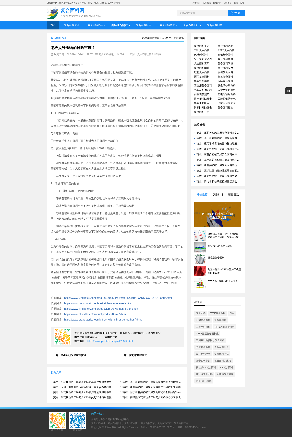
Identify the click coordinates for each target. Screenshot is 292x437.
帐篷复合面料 (225, 76)
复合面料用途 (221, 347)
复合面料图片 (201, 67)
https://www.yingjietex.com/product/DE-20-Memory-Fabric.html (101, 308)
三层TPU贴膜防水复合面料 (210, 340)
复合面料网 (220, 320)
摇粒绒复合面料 (204, 374)
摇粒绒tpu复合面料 (206, 367)
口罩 (231, 313)
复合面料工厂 (191, 25)
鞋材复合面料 (201, 72)
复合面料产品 (95, 25)
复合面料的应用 (222, 360)
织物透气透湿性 (225, 374)
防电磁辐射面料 (227, 94)
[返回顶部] (288, 389)
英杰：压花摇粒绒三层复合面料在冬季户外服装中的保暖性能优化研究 (84, 382)
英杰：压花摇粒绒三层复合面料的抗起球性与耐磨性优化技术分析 (84, 397)
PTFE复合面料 (226, 50)
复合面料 (200, 313)
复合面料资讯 (71, 25)
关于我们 (196, 3)
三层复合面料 (203, 326)
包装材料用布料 (203, 89)
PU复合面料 (201, 54)
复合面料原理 (225, 59)
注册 (242, 3)
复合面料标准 (225, 107)
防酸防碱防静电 (203, 107)
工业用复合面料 (203, 85)
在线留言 (227, 3)
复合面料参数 (203, 360)
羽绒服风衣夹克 (227, 103)
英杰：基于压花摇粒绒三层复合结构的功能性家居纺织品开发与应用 (153, 392)
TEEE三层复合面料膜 (207, 333)
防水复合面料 (203, 347)
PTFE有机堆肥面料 (224, 326)
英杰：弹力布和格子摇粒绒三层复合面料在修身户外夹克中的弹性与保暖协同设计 (242, 181)
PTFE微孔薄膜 (204, 381)
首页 (53, 25)
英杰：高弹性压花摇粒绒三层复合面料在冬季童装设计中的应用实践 (153, 397)
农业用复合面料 (227, 89)
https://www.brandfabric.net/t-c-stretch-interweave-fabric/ (97, 303)
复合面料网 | (111, 427)
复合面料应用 (143, 25)
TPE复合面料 (225, 54)
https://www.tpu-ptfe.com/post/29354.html (110, 341)
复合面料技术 (167, 25)
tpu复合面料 (226, 367)
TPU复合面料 (201, 50)
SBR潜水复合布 (203, 59)
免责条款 (217, 3)
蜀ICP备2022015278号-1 (163, 427)
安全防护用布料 (227, 85)
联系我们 (207, 3)
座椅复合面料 (225, 81)
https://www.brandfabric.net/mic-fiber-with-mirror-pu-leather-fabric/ (103, 319)
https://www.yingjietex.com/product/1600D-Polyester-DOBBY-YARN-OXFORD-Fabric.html (118, 297)
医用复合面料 (201, 76)
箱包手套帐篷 (201, 103)
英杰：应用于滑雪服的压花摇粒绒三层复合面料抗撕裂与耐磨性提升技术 (84, 387)
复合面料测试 (221, 354)
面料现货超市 (201, 94)
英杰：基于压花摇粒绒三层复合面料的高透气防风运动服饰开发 (153, 382)
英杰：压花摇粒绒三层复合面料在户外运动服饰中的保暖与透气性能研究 (84, 392)
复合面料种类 (203, 354)
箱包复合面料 (201, 81)
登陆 (236, 3)
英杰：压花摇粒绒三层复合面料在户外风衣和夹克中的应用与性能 (153, 387)
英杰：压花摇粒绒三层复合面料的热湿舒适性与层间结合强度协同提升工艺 (238, 176)
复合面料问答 (214, 25)
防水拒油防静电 (203, 98)
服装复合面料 (225, 72)
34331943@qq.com (195, 427)
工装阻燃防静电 (227, 98)
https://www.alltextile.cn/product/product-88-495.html (95, 314)
